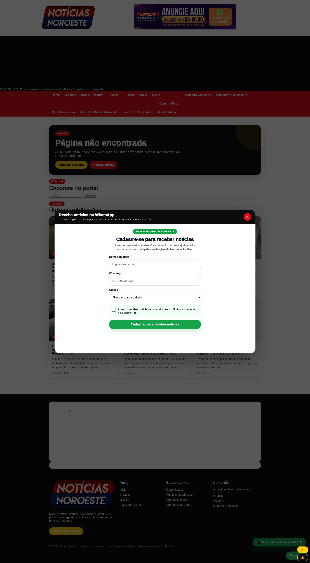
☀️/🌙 (302, 549)
